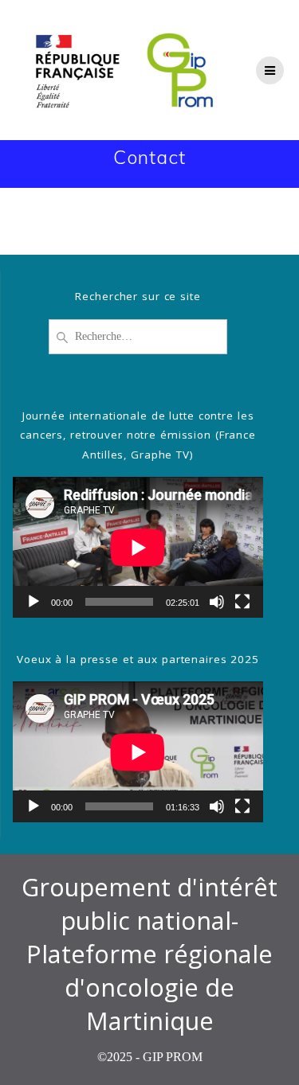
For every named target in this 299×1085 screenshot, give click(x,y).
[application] (138, 547)
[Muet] (217, 602)
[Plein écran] (242, 602)
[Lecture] (33, 602)
